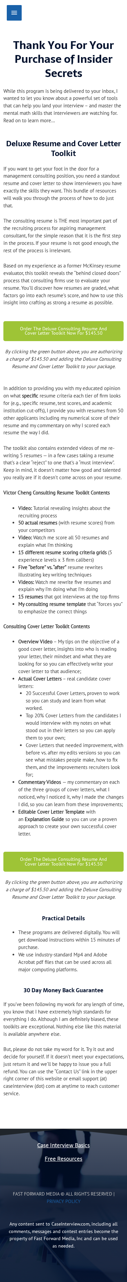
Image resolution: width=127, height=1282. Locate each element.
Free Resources (63, 1158)
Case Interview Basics (63, 1145)
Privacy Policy (64, 1202)
